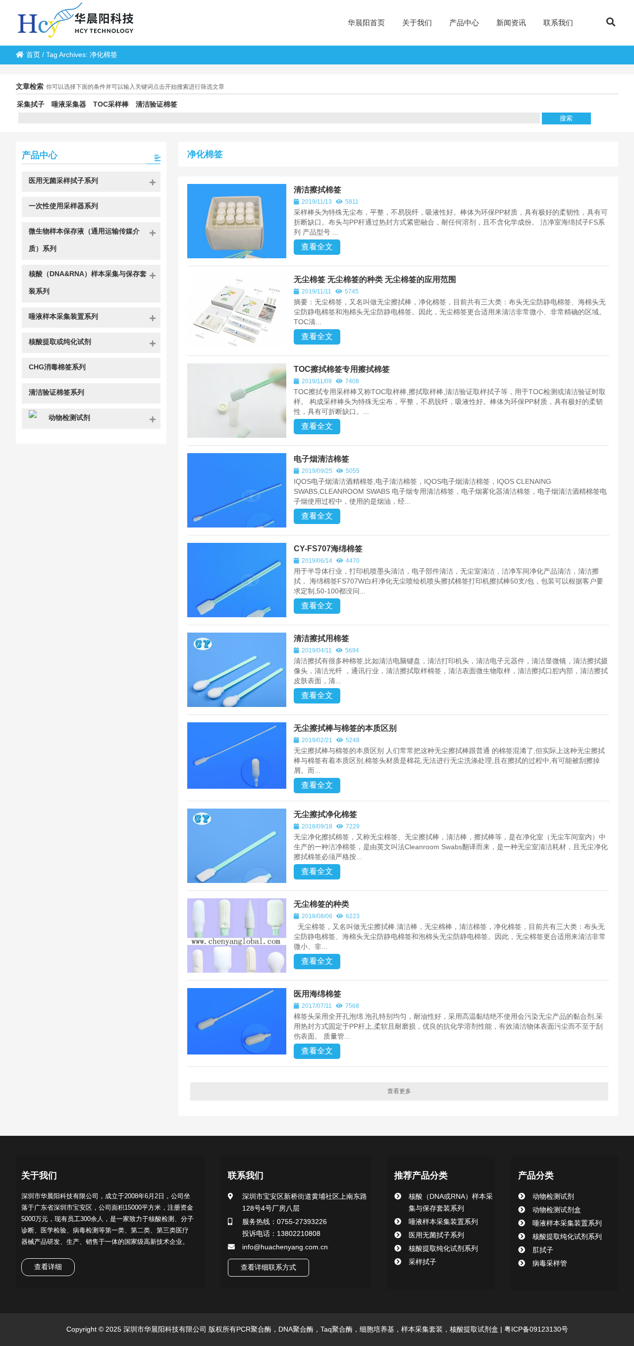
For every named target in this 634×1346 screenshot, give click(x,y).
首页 (33, 55)
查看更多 (399, 1091)
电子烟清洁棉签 (321, 459)
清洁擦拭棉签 (317, 189)
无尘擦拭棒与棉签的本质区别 (345, 728)
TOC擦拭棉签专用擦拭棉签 (342, 369)
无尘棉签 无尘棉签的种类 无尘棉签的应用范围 (375, 279)
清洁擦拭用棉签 (321, 638)
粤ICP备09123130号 (535, 1329)
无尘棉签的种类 (321, 904)
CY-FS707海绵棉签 (328, 548)
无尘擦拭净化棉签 (325, 814)
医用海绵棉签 (317, 994)
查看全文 (317, 246)
